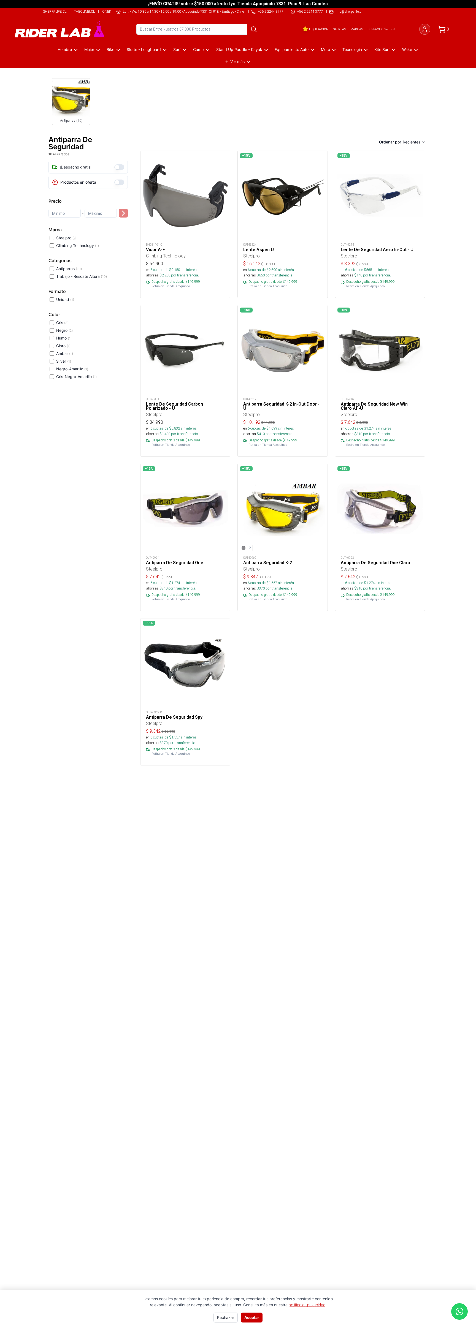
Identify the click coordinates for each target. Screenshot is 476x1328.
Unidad (65, 299)
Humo (64, 338)
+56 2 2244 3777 (310, 11)
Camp (198, 49)
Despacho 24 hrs (380, 29)
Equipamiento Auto (292, 49)
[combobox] (414, 142)
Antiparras (69, 268)
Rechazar (225, 1317)
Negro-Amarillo (72, 368)
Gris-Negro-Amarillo (76, 376)
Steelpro (66, 237)
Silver (63, 361)
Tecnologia (352, 49)
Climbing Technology (77, 245)
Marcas (356, 29)
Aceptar (251, 1317)
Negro (64, 330)
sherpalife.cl (54, 11)
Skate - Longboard (144, 49)
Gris (62, 322)
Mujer (89, 49)
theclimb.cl (84, 11)
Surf (177, 49)
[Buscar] (253, 29)
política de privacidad (307, 1304)
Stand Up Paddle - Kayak (239, 49)
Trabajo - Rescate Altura (81, 276)
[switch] (119, 167)
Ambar (64, 353)
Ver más (237, 61)
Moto (325, 49)
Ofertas (339, 29)
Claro (63, 345)
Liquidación (318, 29)
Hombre (65, 49)
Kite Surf (382, 49)
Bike (110, 49)
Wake (407, 49)
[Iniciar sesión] (424, 29)
